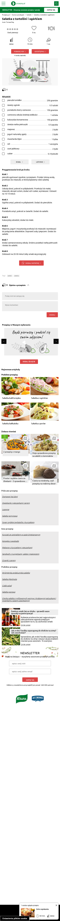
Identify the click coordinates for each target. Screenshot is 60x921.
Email (18, 162)
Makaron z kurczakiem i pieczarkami (17, 547)
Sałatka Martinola (9, 579)
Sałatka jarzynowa (9, 516)
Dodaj (52, 315)
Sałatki (29, 15)
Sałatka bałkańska (10, 423)
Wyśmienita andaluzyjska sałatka (16, 573)
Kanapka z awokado (10, 541)
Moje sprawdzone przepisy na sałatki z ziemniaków (44, 454)
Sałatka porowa (8, 592)
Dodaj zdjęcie (29, 362)
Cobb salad (7, 586)
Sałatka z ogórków (39, 398)
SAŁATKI (10, 276)
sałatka (16, 276)
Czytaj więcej (25, 625)
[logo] (18, 3)
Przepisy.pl (6, 15)
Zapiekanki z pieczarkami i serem (16, 503)
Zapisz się (30, 680)
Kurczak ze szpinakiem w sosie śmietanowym (21, 535)
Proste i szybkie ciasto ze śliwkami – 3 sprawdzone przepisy (14, 480)
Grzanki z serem (8, 560)
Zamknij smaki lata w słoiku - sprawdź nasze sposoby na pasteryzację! (30, 612)
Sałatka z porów (38, 423)
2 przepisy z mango (11, 451)
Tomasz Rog (10, 22)
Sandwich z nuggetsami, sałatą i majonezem (20, 554)
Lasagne (5, 509)
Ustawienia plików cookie (14, 918)
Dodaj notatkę (32, 263)
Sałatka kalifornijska (11, 398)
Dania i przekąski (18, 15)
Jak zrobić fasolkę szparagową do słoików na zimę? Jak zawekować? (33, 631)
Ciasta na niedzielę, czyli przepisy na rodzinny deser (44, 482)
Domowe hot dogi (10, 497)
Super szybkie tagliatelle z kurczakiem (18, 522)
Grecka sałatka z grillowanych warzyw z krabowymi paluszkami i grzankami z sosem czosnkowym (29, 599)
